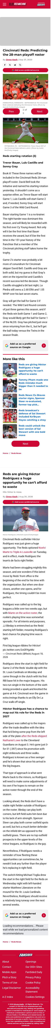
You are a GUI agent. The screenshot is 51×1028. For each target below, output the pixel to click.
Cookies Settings (35, 996)
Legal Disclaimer (11, 987)
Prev (11, 111)
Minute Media (19, 1004)
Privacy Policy (33, 977)
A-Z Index (7, 996)
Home (5, 453)
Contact (6, 966)
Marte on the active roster (22, 612)
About (5, 961)
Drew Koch (12, 59)
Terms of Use (9, 982)
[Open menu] (4, 4)
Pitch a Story (9, 977)
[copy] (20, 65)
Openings (31, 961)
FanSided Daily (34, 972)
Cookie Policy (33, 982)
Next (39, 111)
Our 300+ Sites (34, 966)
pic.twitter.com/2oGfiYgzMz (18, 649)
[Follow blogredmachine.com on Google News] (44, 345)
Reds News (16, 453)
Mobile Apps (9, 972)
